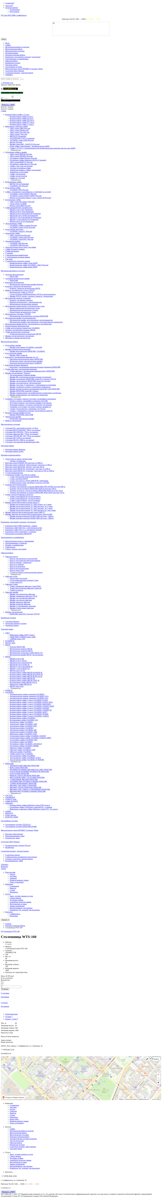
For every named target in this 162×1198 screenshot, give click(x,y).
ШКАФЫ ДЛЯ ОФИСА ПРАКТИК (23, 785)
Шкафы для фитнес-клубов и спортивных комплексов (30, 387)
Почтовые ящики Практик (15, 449)
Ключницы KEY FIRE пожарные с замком (21, 526)
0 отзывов (8, 944)
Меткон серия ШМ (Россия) (20, 206)
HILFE (7, 645)
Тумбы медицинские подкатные (17, 332)
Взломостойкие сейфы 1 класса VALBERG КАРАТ (29, 700)
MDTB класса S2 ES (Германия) (22, 221)
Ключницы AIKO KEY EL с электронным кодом (23, 528)
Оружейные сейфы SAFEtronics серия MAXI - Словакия (31, 807)
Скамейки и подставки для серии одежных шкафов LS (30, 407)
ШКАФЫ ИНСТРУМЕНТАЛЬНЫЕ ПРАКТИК (28, 791)
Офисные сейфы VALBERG (20, 748)
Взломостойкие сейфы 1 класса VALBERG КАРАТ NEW (31, 702)
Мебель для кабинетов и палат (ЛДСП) (20, 290)
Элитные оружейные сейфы (20, 168)
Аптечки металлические (14, 274)
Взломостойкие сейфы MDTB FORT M (24, 680)
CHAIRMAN (10, 797)
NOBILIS (8, 690)
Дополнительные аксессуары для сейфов (20, 247)
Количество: (5, 980)
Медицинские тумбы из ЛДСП (21, 292)
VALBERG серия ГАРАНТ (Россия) (23, 194)
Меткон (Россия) (16, 142)
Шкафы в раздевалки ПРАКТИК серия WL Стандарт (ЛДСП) (33, 379)
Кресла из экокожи (17, 564)
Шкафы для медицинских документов (19, 336)
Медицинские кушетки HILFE (21, 651)
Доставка (13, 876)
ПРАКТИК (14, 280)
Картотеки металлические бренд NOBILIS (26, 363)
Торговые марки (11, 65)
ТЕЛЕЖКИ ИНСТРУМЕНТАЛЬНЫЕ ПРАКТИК (28, 781)
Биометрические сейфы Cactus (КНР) (24, 263)
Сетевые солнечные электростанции (19, 859)
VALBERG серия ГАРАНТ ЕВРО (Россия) (26, 196)
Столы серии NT (16, 582)
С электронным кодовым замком (17, 257)
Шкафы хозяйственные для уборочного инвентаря (29, 395)
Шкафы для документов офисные (22, 598)
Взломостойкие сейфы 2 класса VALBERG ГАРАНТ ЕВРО (32, 706)
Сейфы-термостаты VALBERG (21, 754)
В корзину (5, 989)
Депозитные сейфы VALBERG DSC (23, 726)
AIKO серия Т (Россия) (18, 134)
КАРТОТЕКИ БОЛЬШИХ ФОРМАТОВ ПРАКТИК (29, 771)
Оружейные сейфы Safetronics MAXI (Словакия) (28, 160)
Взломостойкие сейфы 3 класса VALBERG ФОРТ (28, 712)
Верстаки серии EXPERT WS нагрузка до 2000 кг (24, 463)
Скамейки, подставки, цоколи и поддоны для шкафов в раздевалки (30, 399)
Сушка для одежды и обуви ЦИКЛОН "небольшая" (29, 481)
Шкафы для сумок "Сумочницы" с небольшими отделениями (33, 385)
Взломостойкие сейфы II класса (22, 118)
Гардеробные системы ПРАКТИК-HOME (21, 826)
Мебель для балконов (13, 421)
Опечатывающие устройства (16, 543)
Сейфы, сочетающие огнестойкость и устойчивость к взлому (28, 192)
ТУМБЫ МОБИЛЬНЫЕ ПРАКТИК (23, 783)
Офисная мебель (11, 61)
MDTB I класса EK (17, 659)
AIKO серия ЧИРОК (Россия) (21, 154)
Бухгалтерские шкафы (13, 353)
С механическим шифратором (16, 255)
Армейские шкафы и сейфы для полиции (25, 170)
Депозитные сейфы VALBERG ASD (23, 724)
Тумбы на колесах (16, 590)
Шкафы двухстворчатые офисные (22, 594)
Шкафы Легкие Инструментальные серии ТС (22, 502)
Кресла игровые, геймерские (20, 562)
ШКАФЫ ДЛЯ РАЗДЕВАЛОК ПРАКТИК (25, 787)
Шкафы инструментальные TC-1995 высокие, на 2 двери (31, 506)
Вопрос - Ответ (11, 1019)
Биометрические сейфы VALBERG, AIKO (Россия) (29, 265)
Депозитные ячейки (12, 241)
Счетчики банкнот (12, 621)
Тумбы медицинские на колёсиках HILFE (25, 334)
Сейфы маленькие (12, 251)
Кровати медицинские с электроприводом (26, 302)
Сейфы (8, 45)
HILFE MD (14, 276)
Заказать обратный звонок (11, 85)
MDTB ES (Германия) (18, 136)
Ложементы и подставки (19, 172)
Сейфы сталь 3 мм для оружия (21, 166)
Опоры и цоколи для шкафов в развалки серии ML (29, 401)
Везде (7, 43)
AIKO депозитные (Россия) (20, 235)
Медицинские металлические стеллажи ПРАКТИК (29, 316)
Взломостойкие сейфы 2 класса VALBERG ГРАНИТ (29, 708)
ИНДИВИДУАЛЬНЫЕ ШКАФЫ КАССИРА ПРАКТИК (31, 770)
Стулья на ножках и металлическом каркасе (26, 572)
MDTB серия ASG (17, 686)
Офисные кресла (11, 557)
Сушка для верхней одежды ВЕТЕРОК (24, 477)
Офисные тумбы (11, 584)
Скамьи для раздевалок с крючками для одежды (28, 409)
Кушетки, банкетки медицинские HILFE (25, 288)
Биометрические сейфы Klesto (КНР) (23, 267)
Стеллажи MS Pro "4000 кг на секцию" (20, 440)
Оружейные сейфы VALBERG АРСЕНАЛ (26, 744)
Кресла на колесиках (17, 566)
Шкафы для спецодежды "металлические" (25, 383)
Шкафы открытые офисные (20, 604)
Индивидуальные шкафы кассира (18, 413)
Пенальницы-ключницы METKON (18, 534)
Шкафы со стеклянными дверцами (23, 606)
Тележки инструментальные (16, 485)
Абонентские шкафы (13, 417)
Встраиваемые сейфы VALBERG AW (24, 720)
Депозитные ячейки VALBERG (22, 728)
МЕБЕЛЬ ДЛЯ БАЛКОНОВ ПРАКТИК (25, 775)
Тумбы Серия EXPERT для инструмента (25, 500)
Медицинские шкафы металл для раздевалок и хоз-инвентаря (28, 324)
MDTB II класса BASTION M (21, 663)
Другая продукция (17, 1141)
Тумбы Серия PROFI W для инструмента (25, 498)
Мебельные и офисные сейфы (16, 126)
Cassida (8, 811)
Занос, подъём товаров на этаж (21, 896)
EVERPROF (10, 641)
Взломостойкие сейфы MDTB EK (22, 678)
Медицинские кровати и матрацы (18, 298)
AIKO (7, 633)
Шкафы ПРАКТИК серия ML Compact (24, 391)
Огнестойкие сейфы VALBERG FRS (23, 740)
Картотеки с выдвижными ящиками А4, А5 (21, 357)
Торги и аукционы (17, 882)
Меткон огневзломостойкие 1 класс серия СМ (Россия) (30, 198)
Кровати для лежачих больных (21, 300)
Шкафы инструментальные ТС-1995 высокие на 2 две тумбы (33, 510)
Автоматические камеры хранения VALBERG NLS (29, 696)
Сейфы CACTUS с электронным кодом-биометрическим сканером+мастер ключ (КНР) (42, 148)
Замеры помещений (17, 906)
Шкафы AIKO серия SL (19, 355)
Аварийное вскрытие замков (20, 902)
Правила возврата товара (19, 880)
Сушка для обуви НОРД (19, 479)
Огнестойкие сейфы (12, 188)
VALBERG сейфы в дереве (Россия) (23, 225)
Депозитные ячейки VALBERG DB (23, 730)
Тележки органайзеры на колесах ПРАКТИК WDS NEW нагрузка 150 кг (37, 493)
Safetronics (9, 803)
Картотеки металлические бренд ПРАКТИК (26, 359)
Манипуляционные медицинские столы (25, 308)
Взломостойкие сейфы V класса (22, 124)
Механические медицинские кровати (24, 304)
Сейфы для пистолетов (18, 176)
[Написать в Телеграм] (3, 101)
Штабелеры (9, 847)
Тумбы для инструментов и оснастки (19, 494)
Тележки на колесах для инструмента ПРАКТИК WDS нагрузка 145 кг (36, 491)
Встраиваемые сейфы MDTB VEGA (23, 682)
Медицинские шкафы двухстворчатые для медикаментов (31, 320)
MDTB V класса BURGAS (20, 669)
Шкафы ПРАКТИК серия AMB (21, 415)
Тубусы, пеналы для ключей (15, 549)
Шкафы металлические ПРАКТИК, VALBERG (27, 351)
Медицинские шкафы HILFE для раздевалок (26, 655)
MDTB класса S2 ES (17, 670)
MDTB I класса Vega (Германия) (22, 212)
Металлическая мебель (13, 49)
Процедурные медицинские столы (23, 312)
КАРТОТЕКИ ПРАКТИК (19, 773)
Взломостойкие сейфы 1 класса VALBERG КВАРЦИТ (30, 704)
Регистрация (14, 12)
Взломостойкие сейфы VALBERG (22, 718)
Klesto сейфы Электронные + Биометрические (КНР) (30, 146)
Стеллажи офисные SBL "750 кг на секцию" (22, 434)
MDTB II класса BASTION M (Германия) (25, 214)
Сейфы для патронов (17, 174)
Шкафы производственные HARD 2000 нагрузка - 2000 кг (32, 518)
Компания (9, 884)
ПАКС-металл (10, 815)
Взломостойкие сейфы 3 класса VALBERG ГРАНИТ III (30, 710)
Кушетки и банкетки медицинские (18, 286)
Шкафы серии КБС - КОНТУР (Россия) (24, 144)
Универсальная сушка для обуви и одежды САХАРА (29, 483)
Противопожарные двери (14, 836)
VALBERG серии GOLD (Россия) (22, 227)
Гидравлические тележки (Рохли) (17, 845)
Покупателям (10, 872)
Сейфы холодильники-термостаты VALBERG (22, 328)
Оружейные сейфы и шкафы (16, 152)
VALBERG (9, 692)
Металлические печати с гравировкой (19, 541)
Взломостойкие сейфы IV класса (22, 122)
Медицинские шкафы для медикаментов (20, 318)
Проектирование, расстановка (21, 908)
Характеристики (11, 1014)
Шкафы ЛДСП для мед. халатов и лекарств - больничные (31, 296)
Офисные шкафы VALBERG (20, 752)
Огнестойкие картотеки (14, 229)
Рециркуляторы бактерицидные (17, 326)
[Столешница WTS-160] (10, 931)
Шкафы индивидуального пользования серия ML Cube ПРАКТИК (35, 389)
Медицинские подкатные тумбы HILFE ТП (26, 653)
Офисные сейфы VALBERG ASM (22, 750)
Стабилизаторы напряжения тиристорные (21, 857)
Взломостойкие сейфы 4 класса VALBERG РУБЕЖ (29, 714)
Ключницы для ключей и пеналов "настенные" (23, 57)
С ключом (9, 253)
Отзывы (9, 1017)
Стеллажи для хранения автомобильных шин (22, 442)
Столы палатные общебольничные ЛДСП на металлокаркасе (33, 294)
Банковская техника (12, 63)
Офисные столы (11, 576)
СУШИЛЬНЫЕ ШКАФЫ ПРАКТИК (24, 779)
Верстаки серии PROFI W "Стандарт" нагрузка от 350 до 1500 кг (29, 471)
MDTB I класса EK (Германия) (21, 210)
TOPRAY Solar (10, 799)
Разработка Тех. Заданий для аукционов (25, 910)
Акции (3, 869)
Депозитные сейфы (12, 233)
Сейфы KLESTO (11, 801)
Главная (8, 924)
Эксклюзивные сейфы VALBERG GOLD (25, 758)
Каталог (7, 109)
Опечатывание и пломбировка (16, 59)
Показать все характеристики (16, 972)
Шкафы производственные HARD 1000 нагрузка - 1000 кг (32, 516)
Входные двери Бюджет (14, 834)
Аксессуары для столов (18, 578)
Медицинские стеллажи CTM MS (18, 314)
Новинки (4, 867)
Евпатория (14, 916)
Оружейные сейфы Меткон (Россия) (23, 158)
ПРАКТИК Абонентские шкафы (22, 419)
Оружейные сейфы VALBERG (21, 742)
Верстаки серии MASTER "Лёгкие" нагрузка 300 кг (25, 467)
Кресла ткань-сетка (17, 570)
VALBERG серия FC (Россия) (21, 231)
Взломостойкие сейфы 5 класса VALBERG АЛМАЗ (29, 716)
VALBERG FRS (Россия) (19, 190)
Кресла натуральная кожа (19, 568)
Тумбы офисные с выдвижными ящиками (21, 369)
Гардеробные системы (13, 67)
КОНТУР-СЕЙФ (11, 817)
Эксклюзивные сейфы (13, 223)
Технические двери (12, 838)
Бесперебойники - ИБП (14, 861)
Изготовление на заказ (18, 904)
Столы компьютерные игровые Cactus (24, 580)
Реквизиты (14, 892)
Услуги (8, 894)
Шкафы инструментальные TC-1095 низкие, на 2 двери (31, 504)
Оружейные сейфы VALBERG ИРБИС (24, 746)
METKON (9, 813)
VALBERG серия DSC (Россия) (21, 239)
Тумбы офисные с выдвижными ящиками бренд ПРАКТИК (32, 371)
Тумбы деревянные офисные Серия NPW (25, 586)
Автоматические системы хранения (23, 1139)
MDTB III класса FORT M (19, 665)
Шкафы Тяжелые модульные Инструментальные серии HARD (28, 514)
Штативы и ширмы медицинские (17, 338)
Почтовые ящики (11, 53)
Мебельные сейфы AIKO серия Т (22, 635)
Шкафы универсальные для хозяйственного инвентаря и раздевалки (35, 393)
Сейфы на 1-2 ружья (17, 178)
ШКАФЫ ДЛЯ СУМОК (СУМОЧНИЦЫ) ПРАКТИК (30, 789)
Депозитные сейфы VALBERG (21, 722)
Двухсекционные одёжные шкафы (23, 375)
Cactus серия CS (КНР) (18, 204)
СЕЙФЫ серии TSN (17, 639)
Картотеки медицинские (14, 282)
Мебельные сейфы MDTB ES (21, 684)
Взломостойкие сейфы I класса (21, 116)
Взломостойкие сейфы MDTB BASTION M (26, 674)
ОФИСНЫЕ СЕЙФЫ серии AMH (22, 637)
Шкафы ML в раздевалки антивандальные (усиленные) (30, 377)
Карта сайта (14, 1119)
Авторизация (15, 10)
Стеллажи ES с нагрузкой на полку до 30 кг (21, 428)
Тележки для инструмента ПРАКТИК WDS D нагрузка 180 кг (33, 489)
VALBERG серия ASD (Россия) (22, 237)
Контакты (9, 912)
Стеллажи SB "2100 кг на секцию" (18, 438)
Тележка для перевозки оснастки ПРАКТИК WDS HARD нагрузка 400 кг (37, 487)
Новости (13, 888)
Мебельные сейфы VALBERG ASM (23, 734)
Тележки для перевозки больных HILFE (20, 330)
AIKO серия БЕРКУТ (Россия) (21, 162)
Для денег (9, 259)
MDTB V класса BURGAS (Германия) (24, 219)
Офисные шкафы (11, 592)
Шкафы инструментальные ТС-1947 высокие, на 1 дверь (31, 508)
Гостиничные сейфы (13, 200)
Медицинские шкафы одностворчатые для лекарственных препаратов (36, 322)
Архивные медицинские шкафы (17, 278)
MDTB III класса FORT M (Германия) (24, 215)
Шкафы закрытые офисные (20, 602)
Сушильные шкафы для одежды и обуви (20, 475)
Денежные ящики (12, 625)
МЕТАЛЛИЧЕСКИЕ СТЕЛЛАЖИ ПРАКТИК (27, 777)
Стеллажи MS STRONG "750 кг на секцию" (22, 432)
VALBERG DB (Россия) (19, 243)
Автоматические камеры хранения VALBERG (27, 694)
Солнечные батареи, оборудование (23, 1147)
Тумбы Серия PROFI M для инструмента (25, 496)
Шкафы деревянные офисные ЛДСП (23, 596)
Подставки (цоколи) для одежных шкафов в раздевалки (30, 403)
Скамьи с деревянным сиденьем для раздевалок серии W (31, 411)
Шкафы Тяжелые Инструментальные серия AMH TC (25, 512)
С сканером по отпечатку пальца (17, 261)
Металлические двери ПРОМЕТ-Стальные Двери (24, 69)
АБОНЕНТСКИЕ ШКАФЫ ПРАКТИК (24, 766)
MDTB (7, 657)
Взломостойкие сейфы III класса (22, 120)
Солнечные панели (12, 855)
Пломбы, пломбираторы (14, 545)
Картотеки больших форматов (16, 365)
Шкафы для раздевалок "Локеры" (18, 373)
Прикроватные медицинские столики (24, 310)
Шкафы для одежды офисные (21, 600)
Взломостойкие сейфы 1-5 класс (17, 115)
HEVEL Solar (10, 643)
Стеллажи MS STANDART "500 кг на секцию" (23, 430)
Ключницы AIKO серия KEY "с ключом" (20, 532)
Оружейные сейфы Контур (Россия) (23, 164)
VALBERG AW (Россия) (19, 186)
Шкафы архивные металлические (18, 349)
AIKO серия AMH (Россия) (20, 128)
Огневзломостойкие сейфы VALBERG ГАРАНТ (28, 736)
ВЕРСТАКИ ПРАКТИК (19, 768)
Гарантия (13, 878)
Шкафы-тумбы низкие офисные (22, 608)
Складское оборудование (14, 71)
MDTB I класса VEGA (18, 661)
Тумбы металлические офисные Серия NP (25, 588)
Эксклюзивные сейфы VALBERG (22, 756)
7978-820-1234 (7, 83)
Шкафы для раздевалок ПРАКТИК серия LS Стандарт (30, 381)
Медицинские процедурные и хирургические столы (25, 306)
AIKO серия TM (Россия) (19, 130)
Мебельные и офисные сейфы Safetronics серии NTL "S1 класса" (34, 809)
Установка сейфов (16, 900)
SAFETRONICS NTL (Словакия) (22, 138)
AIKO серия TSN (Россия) (19, 132)
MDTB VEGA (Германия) (19, 184)
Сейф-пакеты (10, 547)
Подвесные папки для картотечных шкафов (26, 361)
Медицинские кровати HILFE (21, 649)
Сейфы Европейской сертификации (18, 208)
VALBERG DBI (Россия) (19, 245)
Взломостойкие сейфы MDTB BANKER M (26, 672)
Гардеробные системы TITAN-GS (18, 825)
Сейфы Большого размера (15, 249)
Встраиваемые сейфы (13, 182)
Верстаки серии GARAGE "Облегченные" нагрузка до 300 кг (28, 465)
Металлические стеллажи (14, 51)
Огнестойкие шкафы (13, 345)
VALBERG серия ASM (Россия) (22, 140)
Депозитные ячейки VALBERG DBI (23, 732)
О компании (14, 886)
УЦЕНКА (9, 75)
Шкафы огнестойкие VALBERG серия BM (26, 347)
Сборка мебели (15, 898)
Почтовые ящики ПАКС (14, 451)
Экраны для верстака (18, 461)
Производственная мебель (15, 55)
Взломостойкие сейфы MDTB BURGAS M (26, 676)
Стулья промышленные (14, 473)
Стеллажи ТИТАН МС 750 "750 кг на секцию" (23, 436)
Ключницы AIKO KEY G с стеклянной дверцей (23, 530)
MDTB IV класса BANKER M (21, 667)
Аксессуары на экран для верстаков (18, 459)
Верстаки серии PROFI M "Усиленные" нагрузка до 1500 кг (27, 469)
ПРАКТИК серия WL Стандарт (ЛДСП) (25, 614)
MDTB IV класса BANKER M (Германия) (25, 217)
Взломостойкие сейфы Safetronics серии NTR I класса (30, 805)
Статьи (12, 890)
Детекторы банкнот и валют (16, 623)
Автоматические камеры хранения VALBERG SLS (29, 698)
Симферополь (15, 914)
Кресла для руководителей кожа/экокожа (25, 560)
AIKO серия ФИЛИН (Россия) (21, 156)
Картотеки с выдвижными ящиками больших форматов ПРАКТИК (35, 367)
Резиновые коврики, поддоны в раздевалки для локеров (31, 405)
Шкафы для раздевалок (14, 612)
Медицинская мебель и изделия (17, 47)
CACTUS (8, 795)
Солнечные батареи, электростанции (19, 73)
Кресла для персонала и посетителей (23, 559)
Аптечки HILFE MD (17, 647)
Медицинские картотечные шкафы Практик (26, 284)
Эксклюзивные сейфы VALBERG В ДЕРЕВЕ (27, 760)
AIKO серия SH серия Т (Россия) (22, 202)
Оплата (12, 874)
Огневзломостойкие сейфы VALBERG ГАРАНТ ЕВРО (30, 738)
